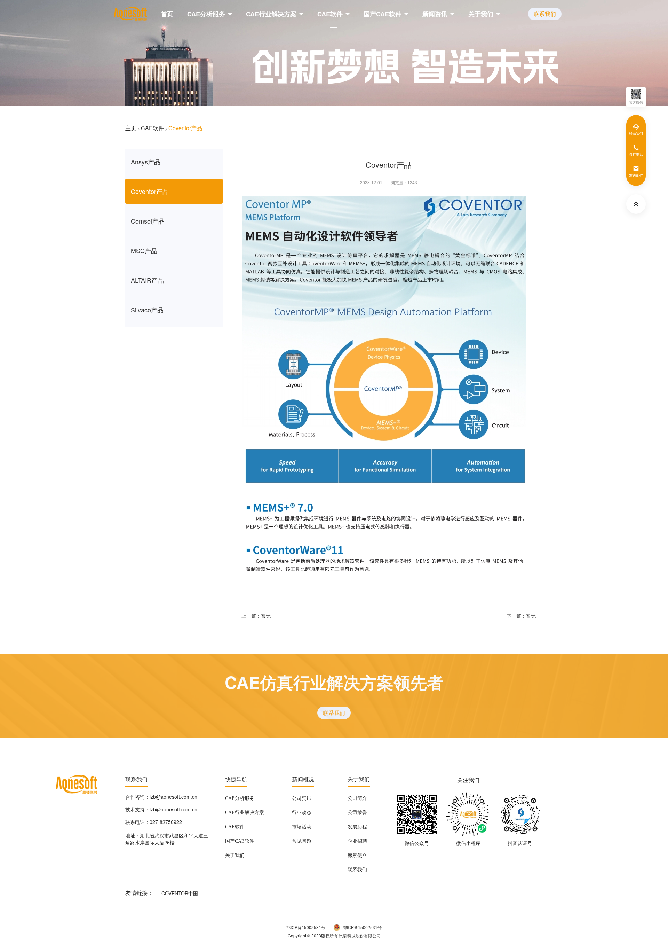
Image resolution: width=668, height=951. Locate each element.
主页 (130, 128)
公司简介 (357, 798)
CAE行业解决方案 (271, 13)
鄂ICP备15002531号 (305, 927)
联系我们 (545, 14)
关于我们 (480, 13)
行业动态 (301, 812)
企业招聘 (357, 841)
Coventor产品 (185, 128)
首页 (167, 13)
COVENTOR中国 (179, 893)
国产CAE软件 (382, 13)
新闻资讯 (434, 13)
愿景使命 (357, 855)
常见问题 (301, 841)
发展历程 (357, 827)
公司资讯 (301, 798)
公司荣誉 (357, 812)
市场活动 (301, 827)
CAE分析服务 (206, 13)
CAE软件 (330, 13)
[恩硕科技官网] (130, 14)
